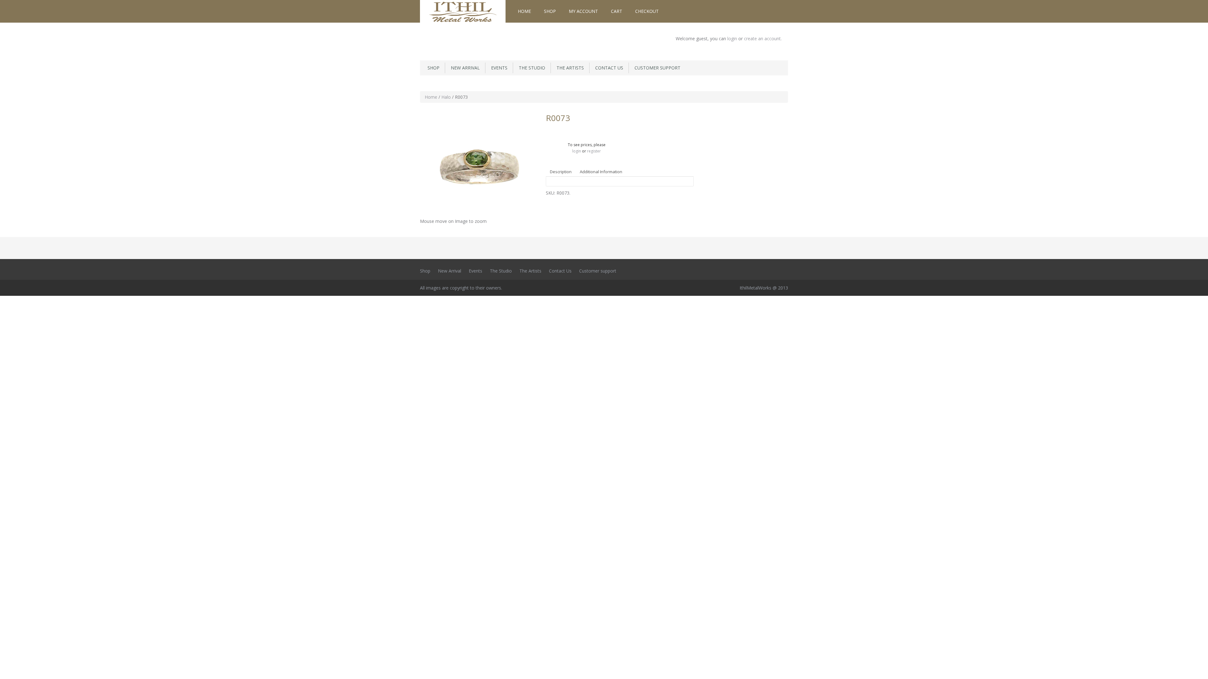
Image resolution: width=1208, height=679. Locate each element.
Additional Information (601, 171)
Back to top (1197, 669)
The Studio (532, 68)
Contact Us (609, 68)
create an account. (763, 38)
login (732, 38)
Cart (616, 11)
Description (561, 171)
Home (524, 11)
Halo (446, 97)
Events (499, 68)
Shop (550, 11)
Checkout (647, 11)
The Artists (570, 68)
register (594, 151)
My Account (583, 11)
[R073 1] (478, 163)
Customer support (657, 68)
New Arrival (465, 68)
